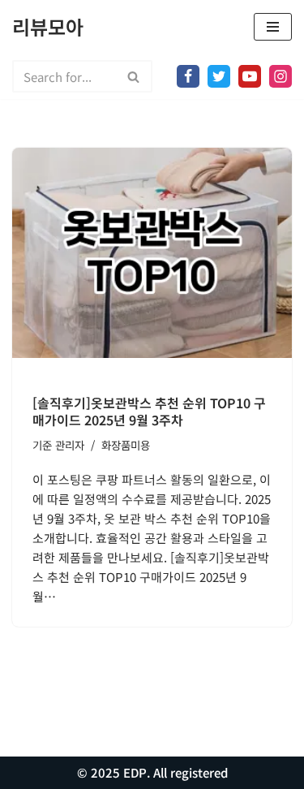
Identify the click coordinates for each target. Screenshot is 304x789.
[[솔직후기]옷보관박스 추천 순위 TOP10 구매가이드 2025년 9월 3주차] (152, 253)
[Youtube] (249, 76)
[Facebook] (188, 76)
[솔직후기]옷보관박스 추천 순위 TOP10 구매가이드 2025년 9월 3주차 (149, 411)
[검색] (134, 76)
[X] (219, 76)
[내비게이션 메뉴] (273, 27)
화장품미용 (125, 445)
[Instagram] (280, 76)
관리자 (69, 445)
